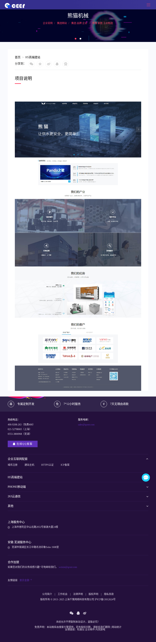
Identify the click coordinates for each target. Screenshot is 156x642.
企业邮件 (90, 629)
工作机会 (62, 594)
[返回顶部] (146, 605)
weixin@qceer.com (67, 567)
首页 (18, 57)
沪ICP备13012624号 (105, 599)
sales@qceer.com (86, 424)
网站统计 (116, 627)
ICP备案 (65, 465)
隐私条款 (109, 594)
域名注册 (12, 465)
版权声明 (93, 594)
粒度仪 (80, 629)
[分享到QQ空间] (41, 64)
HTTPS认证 (47, 465)
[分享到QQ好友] (58, 64)
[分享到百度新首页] (66, 64)
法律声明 (78, 594)
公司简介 (47, 594)
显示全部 (26, 580)
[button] (75, 38)
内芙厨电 (100, 629)
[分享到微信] (32, 64)
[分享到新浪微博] (49, 64)
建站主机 (29, 465)
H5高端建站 (32, 57)
